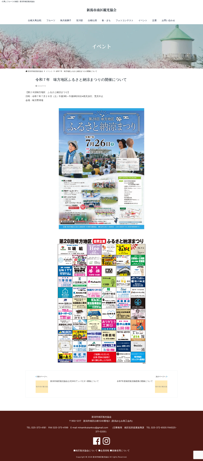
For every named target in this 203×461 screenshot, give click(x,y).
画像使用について (121, 450)
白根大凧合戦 (34, 20)
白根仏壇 (92, 20)
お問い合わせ (168, 20)
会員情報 (104, 450)
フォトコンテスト (124, 20)
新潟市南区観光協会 (101, 10)
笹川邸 (79, 20)
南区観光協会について (87, 450)
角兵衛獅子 (65, 20)
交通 (154, 20)
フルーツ (50, 20)
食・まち (106, 20)
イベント (142, 20)
